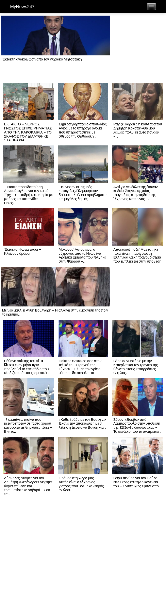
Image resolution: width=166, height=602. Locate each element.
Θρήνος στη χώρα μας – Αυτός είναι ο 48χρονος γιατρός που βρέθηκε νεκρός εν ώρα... (81, 483)
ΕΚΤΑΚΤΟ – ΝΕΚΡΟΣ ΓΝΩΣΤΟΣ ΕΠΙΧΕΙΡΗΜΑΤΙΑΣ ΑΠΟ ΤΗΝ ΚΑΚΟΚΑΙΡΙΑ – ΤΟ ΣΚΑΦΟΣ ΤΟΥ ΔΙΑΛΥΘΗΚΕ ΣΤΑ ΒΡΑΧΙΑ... (28, 131)
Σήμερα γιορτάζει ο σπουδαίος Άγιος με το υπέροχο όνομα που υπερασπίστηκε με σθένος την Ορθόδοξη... (83, 129)
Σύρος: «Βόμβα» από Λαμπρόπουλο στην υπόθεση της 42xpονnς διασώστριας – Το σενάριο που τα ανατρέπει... (137, 425)
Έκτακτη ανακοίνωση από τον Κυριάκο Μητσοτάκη (42, 58)
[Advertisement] (137, 49)
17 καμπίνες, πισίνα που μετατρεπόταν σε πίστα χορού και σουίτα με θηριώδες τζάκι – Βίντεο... (28, 425)
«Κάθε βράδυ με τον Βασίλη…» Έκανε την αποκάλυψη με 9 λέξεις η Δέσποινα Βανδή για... (82, 423)
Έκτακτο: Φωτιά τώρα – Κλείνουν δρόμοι (22, 251)
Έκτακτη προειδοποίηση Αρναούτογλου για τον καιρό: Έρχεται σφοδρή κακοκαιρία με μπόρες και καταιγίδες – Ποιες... (28, 194)
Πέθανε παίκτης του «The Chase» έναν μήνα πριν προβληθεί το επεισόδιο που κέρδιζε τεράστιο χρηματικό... (26, 366)
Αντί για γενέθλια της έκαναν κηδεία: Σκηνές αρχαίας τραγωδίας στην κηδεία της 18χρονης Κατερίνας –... (135, 192)
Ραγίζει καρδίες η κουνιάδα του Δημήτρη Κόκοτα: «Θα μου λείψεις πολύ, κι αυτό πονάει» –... (137, 129)
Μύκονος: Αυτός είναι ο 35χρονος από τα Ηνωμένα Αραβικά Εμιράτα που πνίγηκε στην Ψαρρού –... (82, 255)
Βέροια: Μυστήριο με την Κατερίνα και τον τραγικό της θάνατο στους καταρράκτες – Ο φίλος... (136, 366)
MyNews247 (22, 6)
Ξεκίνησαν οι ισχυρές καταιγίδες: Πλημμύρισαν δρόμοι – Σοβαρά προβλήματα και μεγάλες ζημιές (82, 192)
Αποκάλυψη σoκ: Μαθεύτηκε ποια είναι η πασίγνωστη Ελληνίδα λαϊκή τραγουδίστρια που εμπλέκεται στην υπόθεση (137, 255)
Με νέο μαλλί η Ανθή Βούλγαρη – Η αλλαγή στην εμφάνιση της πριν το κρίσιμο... (55, 312)
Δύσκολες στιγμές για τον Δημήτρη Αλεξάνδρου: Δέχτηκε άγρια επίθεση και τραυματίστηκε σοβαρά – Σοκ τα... (28, 485)
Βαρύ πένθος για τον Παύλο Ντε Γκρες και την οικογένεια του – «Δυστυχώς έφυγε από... (137, 481)
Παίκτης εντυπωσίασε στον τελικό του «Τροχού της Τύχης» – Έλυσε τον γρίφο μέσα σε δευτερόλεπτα (80, 366)
